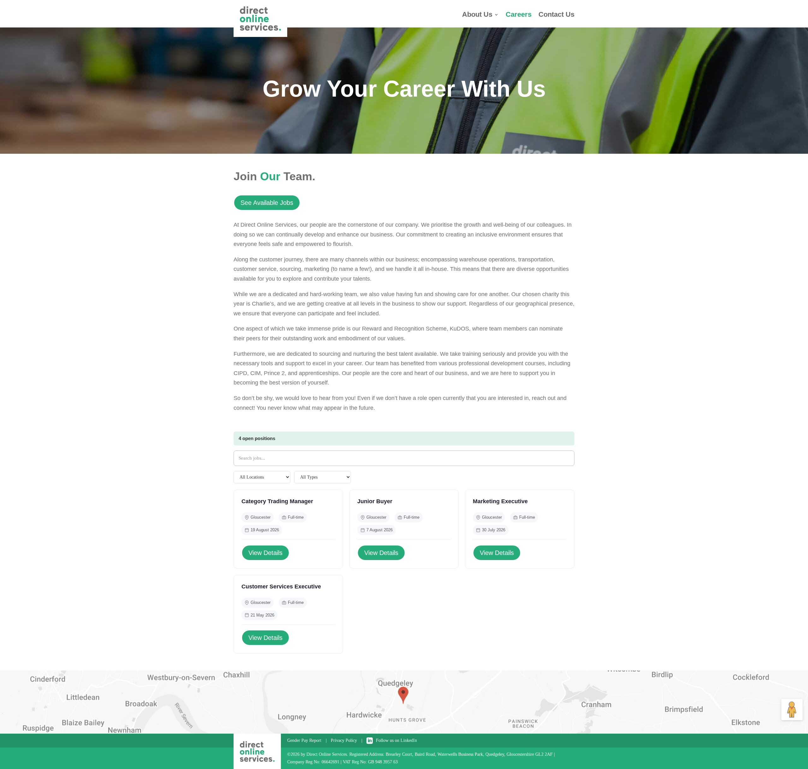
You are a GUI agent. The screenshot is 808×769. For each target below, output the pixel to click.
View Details (265, 552)
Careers (519, 15)
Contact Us (556, 15)
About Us (477, 15)
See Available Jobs (267, 202)
